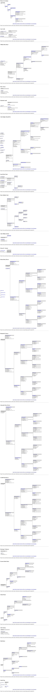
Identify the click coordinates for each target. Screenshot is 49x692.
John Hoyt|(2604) (14, 140)
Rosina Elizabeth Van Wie (21, 313)
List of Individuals (28, 23)
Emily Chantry (17, 18)
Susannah (31, 153)
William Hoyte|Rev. (27, 563)
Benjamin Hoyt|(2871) (39, 269)
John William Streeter (3, 208)
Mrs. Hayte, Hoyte (33, 61)
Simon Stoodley (32, 147)
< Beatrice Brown (2, 290)
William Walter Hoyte (18, 11)
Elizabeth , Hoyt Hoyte (3, 631)
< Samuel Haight (2, 147)
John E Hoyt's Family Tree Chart (18, 23)
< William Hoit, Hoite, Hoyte (3, 31)
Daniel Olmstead (39, 283)
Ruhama (24, 221)
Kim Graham (6, 6)
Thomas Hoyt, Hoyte (44, 46)
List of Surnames (33, 23)
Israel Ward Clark (9, 198)
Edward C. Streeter (9, 235)
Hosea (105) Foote (25, 210)
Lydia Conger (27, 319)
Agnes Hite (32, 136)
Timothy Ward (20, 202)
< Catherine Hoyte (2, 105)
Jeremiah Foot (24, 217)
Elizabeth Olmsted (34, 364)
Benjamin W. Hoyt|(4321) (21, 280)
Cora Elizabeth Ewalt (8, 268)
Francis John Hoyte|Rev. (5, 658)
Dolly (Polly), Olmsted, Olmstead (24, 360)
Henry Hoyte (8, 578)
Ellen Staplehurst (8, 586)
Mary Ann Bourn (9, 614)
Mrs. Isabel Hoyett (25, 68)
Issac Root (13, 668)
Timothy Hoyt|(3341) (23, 344)
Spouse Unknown (20, 656)
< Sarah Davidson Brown (2, 294)
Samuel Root (20, 666)
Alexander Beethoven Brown (13, 261)
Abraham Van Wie (34, 372)
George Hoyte (2, 90)
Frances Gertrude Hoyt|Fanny (8, 368)
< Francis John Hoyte (2, 684)
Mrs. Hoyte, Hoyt (18, 78)
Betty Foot (20, 219)
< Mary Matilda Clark (2, 176)
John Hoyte (20, 647)
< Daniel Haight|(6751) (2, 140)
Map (24, 23)
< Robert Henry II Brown (2, 292)
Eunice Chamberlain (25, 214)
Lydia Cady (13, 672)
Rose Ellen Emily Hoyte (13, 15)
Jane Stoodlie (22, 149)
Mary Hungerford (34, 395)
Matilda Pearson (16, 226)
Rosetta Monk (9, 9)
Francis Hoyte (13, 652)
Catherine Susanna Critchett (30, 650)
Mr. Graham (9, 4)
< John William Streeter (2, 250)
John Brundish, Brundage (23, 162)
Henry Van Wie (22, 376)
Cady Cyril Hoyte (2, 682)
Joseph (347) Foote (20, 212)
